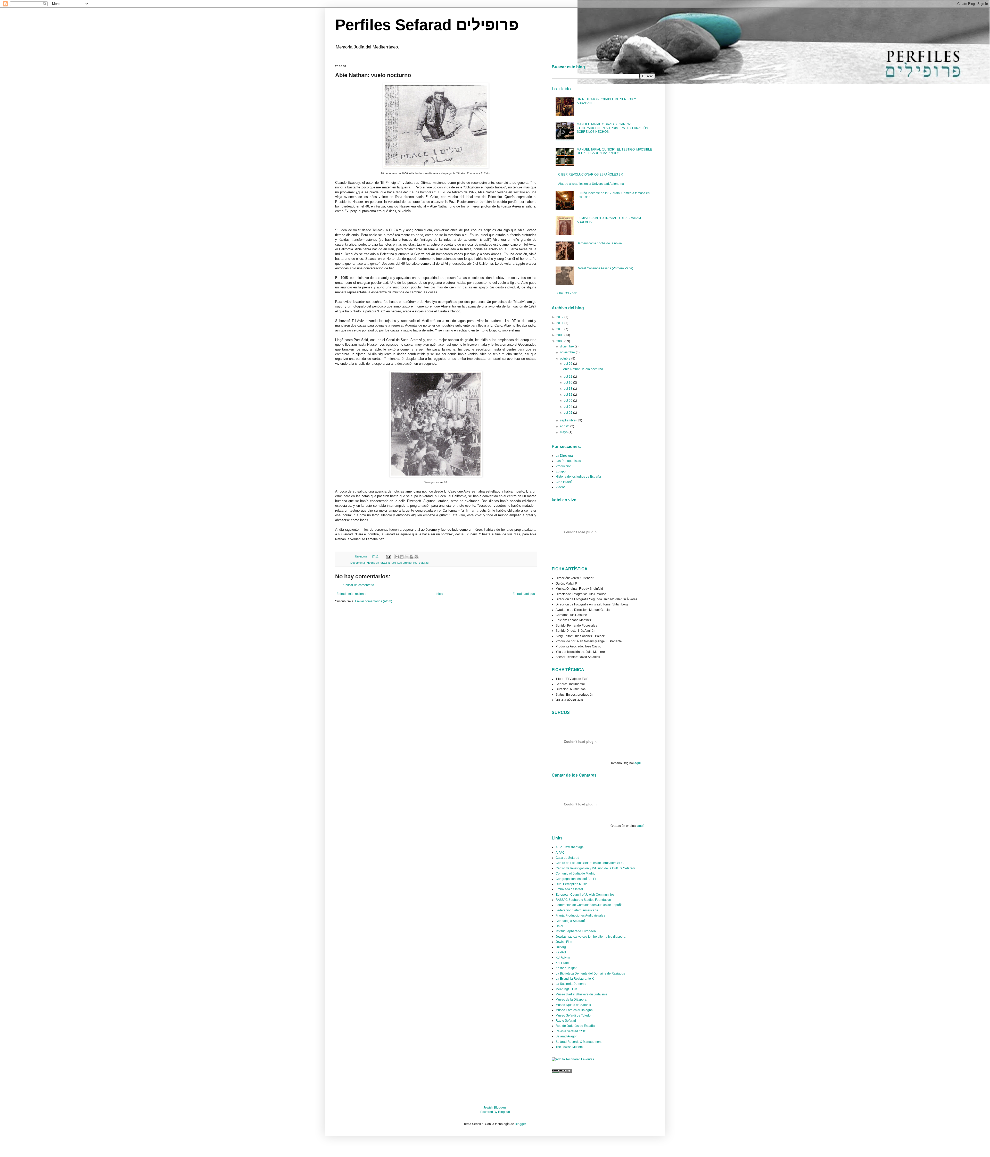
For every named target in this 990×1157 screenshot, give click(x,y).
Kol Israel (562, 963)
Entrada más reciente (351, 594)
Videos (560, 487)
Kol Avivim (563, 957)
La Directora (564, 455)
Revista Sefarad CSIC (571, 1031)
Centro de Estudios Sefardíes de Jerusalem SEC (590, 863)
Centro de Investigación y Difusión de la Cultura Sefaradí (595, 868)
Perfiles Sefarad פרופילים (427, 25)
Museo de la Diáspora (571, 999)
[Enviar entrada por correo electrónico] (388, 556)
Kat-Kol (561, 952)
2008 (560, 341)
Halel (559, 926)
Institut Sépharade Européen (576, 931)
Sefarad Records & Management (578, 1042)
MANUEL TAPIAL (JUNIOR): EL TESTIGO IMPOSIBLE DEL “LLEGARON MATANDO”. (614, 151)
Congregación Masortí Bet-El (576, 879)
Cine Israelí (564, 482)
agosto (565, 426)
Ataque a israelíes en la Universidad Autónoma (591, 184)
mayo (564, 432)
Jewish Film (564, 942)
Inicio (439, 594)
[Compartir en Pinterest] (416, 556)
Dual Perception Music (571, 884)
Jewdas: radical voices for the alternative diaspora (590, 936)
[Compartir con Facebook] (411, 556)
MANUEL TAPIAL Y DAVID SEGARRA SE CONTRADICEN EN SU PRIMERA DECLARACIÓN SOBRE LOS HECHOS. (612, 128)
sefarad (423, 562)
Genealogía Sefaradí (570, 921)
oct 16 (568, 382)
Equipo (561, 471)
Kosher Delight (566, 968)
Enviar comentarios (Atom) (373, 601)
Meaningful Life (566, 989)
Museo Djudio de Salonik (573, 1005)
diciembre (567, 346)
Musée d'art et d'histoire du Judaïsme (581, 994)
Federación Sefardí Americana (577, 910)
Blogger (520, 1124)
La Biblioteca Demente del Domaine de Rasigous (590, 973)
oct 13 (568, 388)
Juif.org (561, 947)
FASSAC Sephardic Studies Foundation (583, 900)
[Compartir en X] (406, 556)
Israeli (392, 562)
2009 (560, 335)
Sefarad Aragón (567, 1036)
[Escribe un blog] (401, 556)
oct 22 (568, 376)
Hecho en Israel (377, 562)
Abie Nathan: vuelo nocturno (583, 369)
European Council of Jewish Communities (585, 894)
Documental (357, 562)
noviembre (568, 352)
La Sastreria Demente (571, 984)
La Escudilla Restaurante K (575, 978)
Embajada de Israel (569, 889)
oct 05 (568, 400)
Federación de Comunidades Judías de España (589, 905)
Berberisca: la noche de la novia (599, 243)
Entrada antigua (524, 594)
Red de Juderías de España (575, 1026)
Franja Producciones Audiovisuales (580, 915)
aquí (637, 763)
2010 (560, 329)
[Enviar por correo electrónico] (396, 556)
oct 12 (568, 394)
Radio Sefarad (566, 1020)
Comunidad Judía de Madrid (576, 873)
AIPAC (560, 852)
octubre (565, 358)
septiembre (568, 420)
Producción (564, 466)
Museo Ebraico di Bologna (574, 1010)
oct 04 (568, 407)
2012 (560, 317)
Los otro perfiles (407, 562)
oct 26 (568, 363)
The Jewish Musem (569, 1047)
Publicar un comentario (358, 585)
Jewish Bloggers (495, 1107)
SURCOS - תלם (566, 293)
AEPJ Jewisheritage (570, 847)
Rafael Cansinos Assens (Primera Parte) (605, 268)
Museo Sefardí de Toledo (573, 1015)
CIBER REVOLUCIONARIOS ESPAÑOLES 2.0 (590, 174)
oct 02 (568, 412)
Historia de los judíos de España (578, 476)
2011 (560, 323)
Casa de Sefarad (567, 858)
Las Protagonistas (568, 461)
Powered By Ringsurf (495, 1112)
